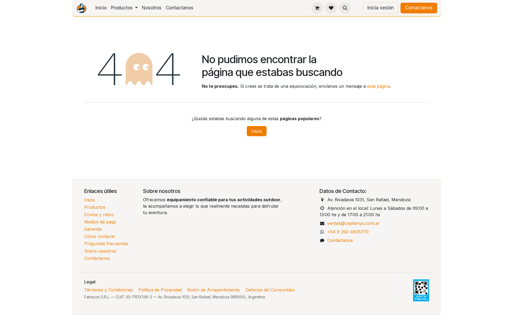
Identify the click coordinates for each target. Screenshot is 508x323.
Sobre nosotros (100, 251)
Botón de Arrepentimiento (213, 289)
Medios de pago (100, 222)
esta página (378, 86)
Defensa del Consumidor (270, 289)
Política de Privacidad (160, 289)
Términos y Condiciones (108, 289)
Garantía (93, 229)
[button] (345, 8)
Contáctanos (97, 258)
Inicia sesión (380, 7)
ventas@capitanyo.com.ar (353, 223)
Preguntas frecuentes (106, 243)
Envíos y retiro (99, 214)
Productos (94, 207)
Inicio (256, 131)
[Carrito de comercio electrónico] (317, 8)
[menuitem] (101, 8)
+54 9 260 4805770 (348, 231)
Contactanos (419, 7)
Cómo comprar (99, 236)
